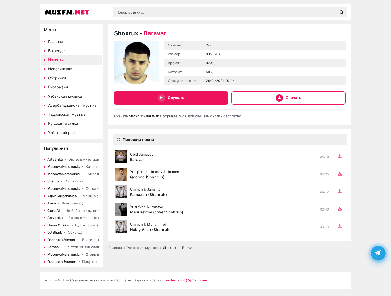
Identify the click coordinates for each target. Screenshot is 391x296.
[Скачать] (339, 156)
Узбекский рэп (61, 132)
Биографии (58, 87)
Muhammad (156, 224)
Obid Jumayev (141, 154)
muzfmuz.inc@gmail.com (185, 280)
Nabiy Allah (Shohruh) (150, 229)
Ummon (173, 172)
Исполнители (60, 69)
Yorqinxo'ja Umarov (146, 172)
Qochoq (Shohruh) (147, 177)
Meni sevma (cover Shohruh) (156, 212)
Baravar (137, 159)
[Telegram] (378, 252)
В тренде (56, 50)
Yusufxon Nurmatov (146, 207)
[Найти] (341, 12)
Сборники (57, 78)
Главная (55, 41)
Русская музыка (63, 123)
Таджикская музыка (66, 114)
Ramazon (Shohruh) (148, 194)
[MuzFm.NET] (76, 12)
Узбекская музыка (65, 96)
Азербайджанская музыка (72, 105)
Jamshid (154, 189)
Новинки (56, 59)
